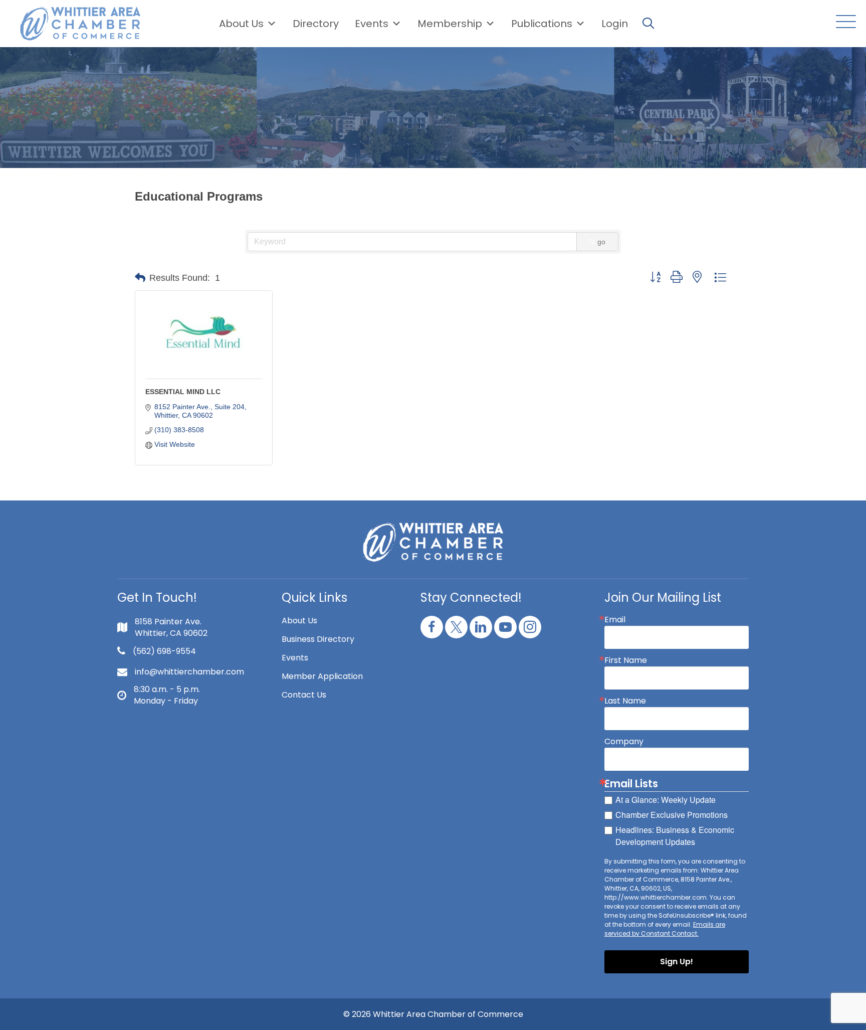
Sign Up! (676, 961)
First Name (625, 660)
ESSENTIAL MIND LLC (183, 392)
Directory (316, 24)
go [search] (601, 242)
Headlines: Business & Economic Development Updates (674, 835)
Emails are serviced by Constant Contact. (664, 929)
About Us (241, 24)
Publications (541, 24)
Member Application (322, 676)
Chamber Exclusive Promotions (671, 814)
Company (623, 742)
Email (614, 620)
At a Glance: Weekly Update (665, 799)
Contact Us (304, 695)
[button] (843, 22)
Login (614, 24)
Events (295, 657)
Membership (449, 24)
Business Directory (318, 639)
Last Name (625, 701)
